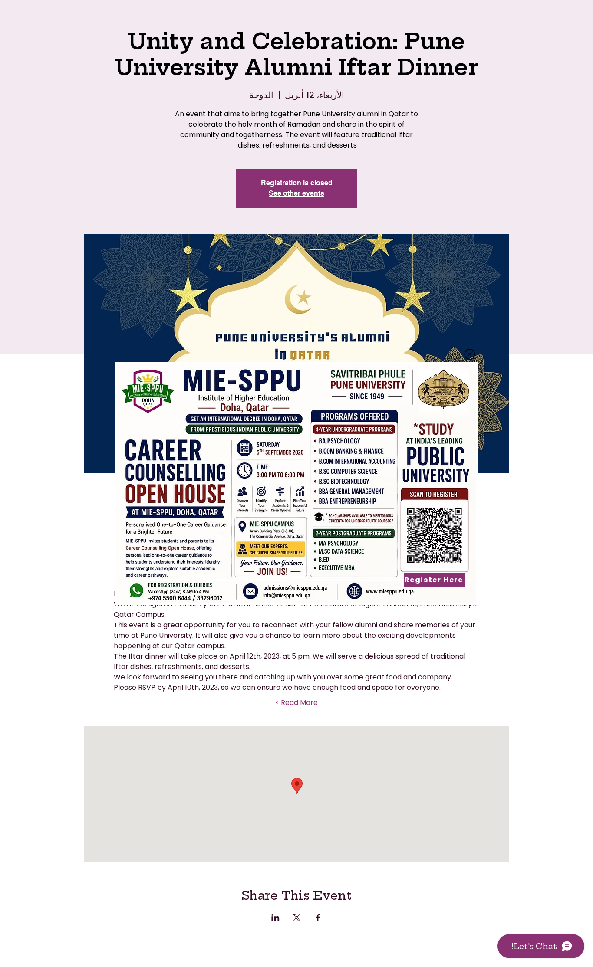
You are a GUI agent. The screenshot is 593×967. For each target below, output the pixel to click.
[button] (469, 354)
